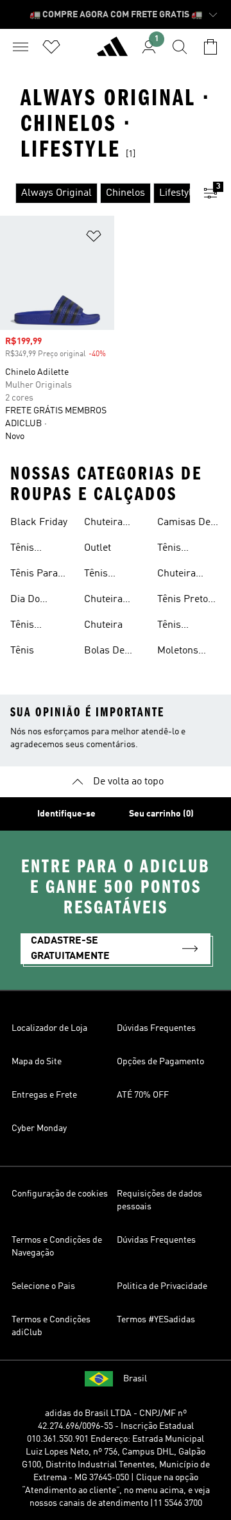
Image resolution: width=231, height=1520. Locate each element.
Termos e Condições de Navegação (57, 1246)
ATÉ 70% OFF (143, 1095)
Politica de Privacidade (162, 1286)
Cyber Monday (39, 1128)
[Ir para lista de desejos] (51, 46)
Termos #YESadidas (156, 1319)
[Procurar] (179, 46)
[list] (95, 193)
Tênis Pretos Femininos (185, 600)
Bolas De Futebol (104, 652)
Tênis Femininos (33, 549)
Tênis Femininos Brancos (107, 575)
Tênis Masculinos (36, 626)
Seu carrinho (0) (161, 813)
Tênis (22, 651)
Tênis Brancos (176, 549)
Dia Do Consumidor (37, 600)
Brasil (135, 1378)
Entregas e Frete (44, 1095)
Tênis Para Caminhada (35, 575)
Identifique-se (66, 813)
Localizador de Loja (49, 1028)
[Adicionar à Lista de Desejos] (93, 238)
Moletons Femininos (180, 652)
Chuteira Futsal (103, 600)
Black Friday (38, 522)
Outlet (97, 548)
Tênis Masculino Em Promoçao (180, 626)
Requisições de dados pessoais (159, 1200)
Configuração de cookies (60, 1193)
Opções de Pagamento (160, 1061)
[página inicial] (112, 52)
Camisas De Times (183, 523)
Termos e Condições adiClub (51, 1326)
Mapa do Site (37, 1061)
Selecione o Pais (43, 1286)
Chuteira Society (103, 523)
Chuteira (103, 625)
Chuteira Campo (176, 575)
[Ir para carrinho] (210, 46)
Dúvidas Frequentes (156, 1028)
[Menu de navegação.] (20, 46)
